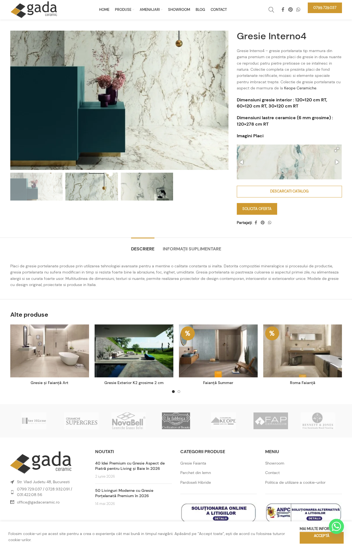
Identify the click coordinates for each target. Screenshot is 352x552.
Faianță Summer (218, 382)
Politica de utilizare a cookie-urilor (295, 482)
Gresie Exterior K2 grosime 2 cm (134, 382)
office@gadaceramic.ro (38, 502)
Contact (272, 472)
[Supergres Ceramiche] (81, 421)
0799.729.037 (29, 489)
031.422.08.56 (29, 494)
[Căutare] (271, 9)
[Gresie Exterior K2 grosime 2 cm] (134, 350)
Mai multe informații (319, 528)
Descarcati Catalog (289, 191)
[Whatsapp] (336, 526)
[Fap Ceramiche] (270, 421)
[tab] (142, 246)
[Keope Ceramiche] (223, 421)
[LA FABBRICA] (176, 421)
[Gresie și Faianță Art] (49, 350)
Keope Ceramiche (300, 88)
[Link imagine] (41, 462)
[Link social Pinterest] (290, 9)
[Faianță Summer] (218, 350)
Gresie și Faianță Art (49, 382)
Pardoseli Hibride (195, 482)
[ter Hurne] (34, 421)
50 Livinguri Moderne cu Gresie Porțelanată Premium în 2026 (124, 493)
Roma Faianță (302, 382)
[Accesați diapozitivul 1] (173, 391)
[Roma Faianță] (302, 350)
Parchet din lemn (195, 472)
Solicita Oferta (257, 208)
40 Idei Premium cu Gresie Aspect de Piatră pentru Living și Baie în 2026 (130, 466)
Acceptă (321, 535)
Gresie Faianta (193, 463)
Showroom (274, 463)
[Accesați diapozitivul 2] (179, 391)
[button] (336, 149)
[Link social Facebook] (283, 9)
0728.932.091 (57, 489)
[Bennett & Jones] (318, 421)
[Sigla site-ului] (34, 9)
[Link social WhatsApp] (298, 9)
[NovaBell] (128, 421)
